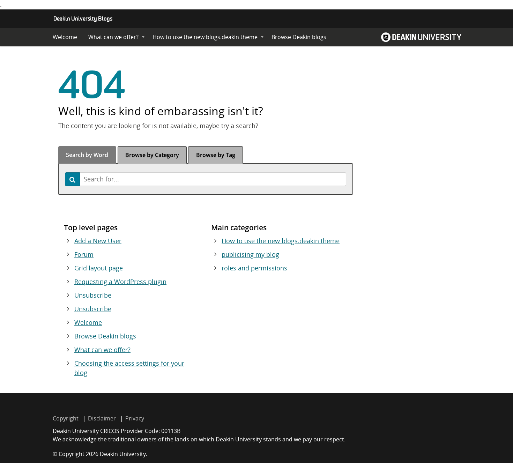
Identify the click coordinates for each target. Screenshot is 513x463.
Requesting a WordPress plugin (120, 281)
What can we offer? (113, 37)
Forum (84, 254)
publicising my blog (250, 254)
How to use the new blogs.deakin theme (205, 37)
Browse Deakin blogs (299, 37)
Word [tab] (87, 155)
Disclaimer (102, 418)
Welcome (65, 37)
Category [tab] (152, 155)
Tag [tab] (215, 155)
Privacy (134, 418)
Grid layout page (98, 268)
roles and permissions (254, 268)
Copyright (66, 418)
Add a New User (97, 241)
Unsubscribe (92, 295)
